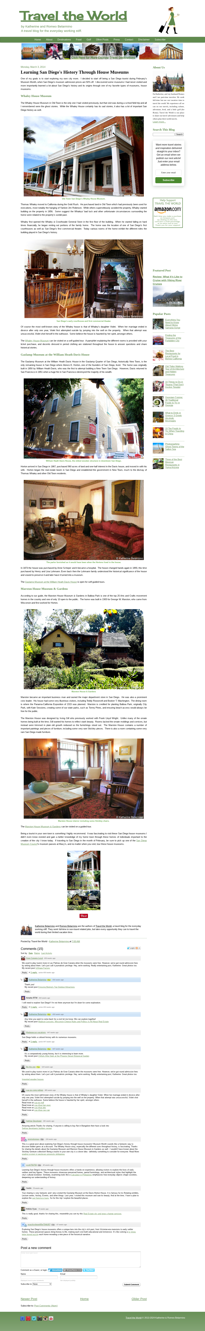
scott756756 (31, 1165)
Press (117, 39)
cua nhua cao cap (42, 1110)
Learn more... (159, 122)
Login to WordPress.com (72, 1270)
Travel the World (74, 15)
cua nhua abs (40, 1107)
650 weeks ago (49, 958)
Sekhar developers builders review (37, 1128)
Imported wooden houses (33, 1079)
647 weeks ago (52, 1032)
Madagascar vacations (36, 1032)
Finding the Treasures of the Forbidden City (173, 338)
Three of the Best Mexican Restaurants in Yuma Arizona (173, 463)
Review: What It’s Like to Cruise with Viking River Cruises (167, 280)
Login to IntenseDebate (55, 1270)
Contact (129, 39)
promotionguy (33, 1139)
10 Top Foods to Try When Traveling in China (174, 431)
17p (53, 1225)
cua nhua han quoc (42, 1105)
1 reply (34, 972)
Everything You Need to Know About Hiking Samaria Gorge (172, 324)
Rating (37, 953)
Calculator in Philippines (81, 1175)
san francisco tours (40, 1198)
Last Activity (46, 953)
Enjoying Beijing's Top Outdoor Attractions (56, 987)
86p (49, 980)
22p (42, 1139)
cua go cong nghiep (34, 1090)
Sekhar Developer (34, 1121)
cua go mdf (39, 1103)
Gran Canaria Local (34, 958)
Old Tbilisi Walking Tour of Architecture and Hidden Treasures (174, 370)
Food (78, 39)
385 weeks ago (50, 1090)
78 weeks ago (38, 1188)
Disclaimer (144, 39)
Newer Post (29, 1298)
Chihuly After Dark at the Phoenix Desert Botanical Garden (63, 1056)
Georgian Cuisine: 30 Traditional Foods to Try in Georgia (174, 401)
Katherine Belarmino (45, 926)
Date (31, 953)
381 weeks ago (48, 1121)
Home (38, 39)
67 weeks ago (62, 1224)
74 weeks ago (43, 1209)
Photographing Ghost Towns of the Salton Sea (174, 446)
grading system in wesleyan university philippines (43, 1154)
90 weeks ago (48, 1165)
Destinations (64, 39)
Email (62, 1274)
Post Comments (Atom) (46, 1306)
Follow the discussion (138, 948)
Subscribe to (26, 1284)
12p (39, 1165)
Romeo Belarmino (68, 926)
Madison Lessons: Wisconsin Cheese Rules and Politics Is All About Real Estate (73, 1021)
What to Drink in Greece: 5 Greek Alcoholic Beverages (173, 417)
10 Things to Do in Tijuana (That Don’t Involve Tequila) (174, 384)
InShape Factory (43, 968)
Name (23, 1274)
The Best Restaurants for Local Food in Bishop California (173, 355)
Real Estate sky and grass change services (102, 1214)
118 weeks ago (51, 1139)
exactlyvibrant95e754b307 (39, 1224)
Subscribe (160, 39)
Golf (89, 39)
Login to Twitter (89, 1270)
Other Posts (102, 39)
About (49, 39)
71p (38, 1067)
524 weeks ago (47, 1067)
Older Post (139, 1298)
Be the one (31, 1067)
